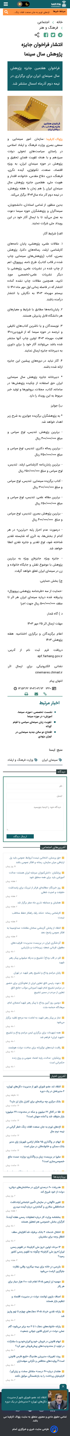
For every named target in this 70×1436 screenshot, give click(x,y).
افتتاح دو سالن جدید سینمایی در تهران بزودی (33, 734)
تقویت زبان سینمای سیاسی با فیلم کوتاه (32, 724)
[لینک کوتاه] (45, 693)
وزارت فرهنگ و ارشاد (20, 760)
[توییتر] (53, 35)
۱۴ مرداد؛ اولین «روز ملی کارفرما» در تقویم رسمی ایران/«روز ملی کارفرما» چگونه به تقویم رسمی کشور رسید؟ (37, 1251)
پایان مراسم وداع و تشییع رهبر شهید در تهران (37, 973)
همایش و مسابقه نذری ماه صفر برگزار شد (39, 903)
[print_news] (26, 694)
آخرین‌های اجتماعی (54, 847)
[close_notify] (63, 1386)
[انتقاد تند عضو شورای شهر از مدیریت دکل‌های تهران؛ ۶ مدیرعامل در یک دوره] (57, 1399)
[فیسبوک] (46, 35)
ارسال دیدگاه (20, 836)
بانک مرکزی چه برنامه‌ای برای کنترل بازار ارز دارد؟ (35, 1101)
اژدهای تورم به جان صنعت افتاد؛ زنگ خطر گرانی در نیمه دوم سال (32, 11)
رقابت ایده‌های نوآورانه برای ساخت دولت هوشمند (34, 1048)
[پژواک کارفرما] (58, 4)
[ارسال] (36, 693)
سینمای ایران (50, 760)
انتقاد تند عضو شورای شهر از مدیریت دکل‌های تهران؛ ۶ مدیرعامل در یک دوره (25, 1399)
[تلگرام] (60, 35)
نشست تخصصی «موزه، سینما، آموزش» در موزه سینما (35, 714)
